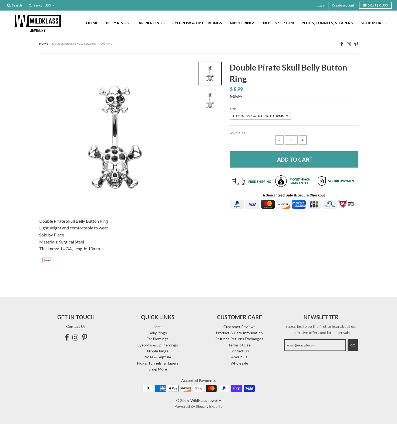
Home (92, 23)
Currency (35, 5)
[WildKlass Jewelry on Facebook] (341, 44)
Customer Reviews (239, 326)
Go (352, 345)
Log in (321, 5)
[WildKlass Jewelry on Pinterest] (356, 44)
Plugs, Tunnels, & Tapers (327, 23)
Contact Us (76, 326)
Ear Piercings (150, 23)
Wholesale (239, 363)
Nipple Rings (242, 23)
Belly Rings (117, 23)
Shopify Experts (209, 406)
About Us (239, 357)
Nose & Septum (278, 23)
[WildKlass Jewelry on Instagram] (349, 44)
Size (233, 109)
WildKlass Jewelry (205, 400)
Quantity (237, 132)
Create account (343, 5)
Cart (378, 5)
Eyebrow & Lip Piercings (197, 23)
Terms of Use (239, 345)
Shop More (372, 23)
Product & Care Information (239, 332)
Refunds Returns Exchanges (239, 338)
